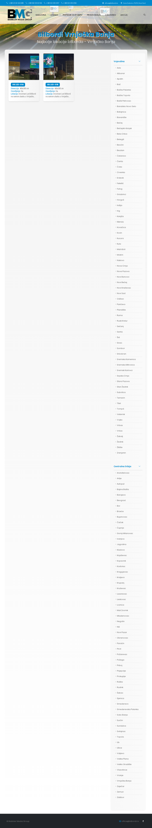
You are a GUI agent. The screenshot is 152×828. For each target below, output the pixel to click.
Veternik (121, 414)
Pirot (119, 649)
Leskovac (121, 599)
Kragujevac (122, 572)
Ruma (120, 315)
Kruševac (121, 588)
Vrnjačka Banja (124, 781)
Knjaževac (122, 555)
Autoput (120, 484)
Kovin (119, 233)
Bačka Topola (123, 95)
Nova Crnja (122, 266)
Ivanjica (120, 539)
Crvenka (121, 172)
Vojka (119, 420)
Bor (118, 506)
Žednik (120, 442)
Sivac (119, 343)
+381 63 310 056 (70, 3)
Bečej (119, 123)
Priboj (119, 665)
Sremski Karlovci (125, 370)
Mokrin (120, 255)
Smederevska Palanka (127, 709)
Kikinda (120, 222)
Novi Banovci (123, 277)
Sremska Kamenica (126, 359)
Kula (119, 244)
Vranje (120, 775)
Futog (119, 189)
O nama (54, 15)
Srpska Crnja (123, 376)
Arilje (119, 478)
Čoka (119, 167)
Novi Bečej (122, 282)
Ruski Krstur (122, 321)
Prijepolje (121, 671)
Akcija (123, 15)
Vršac (120, 431)
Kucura (120, 238)
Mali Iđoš (121, 249)
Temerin (121, 398)
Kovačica (121, 227)
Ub (118, 742)
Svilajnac (121, 731)
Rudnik (120, 687)
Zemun (120, 792)
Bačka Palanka (124, 90)
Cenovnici (110, 15)
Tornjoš (120, 409)
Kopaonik (121, 561)
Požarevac (122, 654)
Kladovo (121, 550)
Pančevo (121, 304)
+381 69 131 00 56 (35, 3)
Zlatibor (120, 797)
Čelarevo (121, 156)
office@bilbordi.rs (111, 3)
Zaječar (120, 786)
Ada (119, 68)
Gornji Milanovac (125, 533)
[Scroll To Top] (147, 824)
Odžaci (120, 299)
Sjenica (120, 698)
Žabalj (120, 436)
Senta (120, 332)
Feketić (120, 183)
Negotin (121, 621)
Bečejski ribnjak (124, 128)
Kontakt (40, 33)
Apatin (120, 79)
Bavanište (121, 117)
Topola (120, 737)
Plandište (121, 310)
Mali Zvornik (122, 610)
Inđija (119, 205)
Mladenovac (123, 616)
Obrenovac (122, 638)
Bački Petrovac (124, 101)
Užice (119, 748)
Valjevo (120, 753)
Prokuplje (121, 676)
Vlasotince (122, 770)
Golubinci (121, 194)
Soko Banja (122, 715)
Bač (119, 84)
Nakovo (120, 260)
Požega (120, 660)
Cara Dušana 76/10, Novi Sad (133, 3)
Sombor (121, 348)
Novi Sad (121, 293)
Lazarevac (122, 594)
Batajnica (121, 112)
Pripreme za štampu (72, 15)
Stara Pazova (123, 381)
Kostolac (121, 566)
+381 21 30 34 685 (16, 3)
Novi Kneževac (124, 288)
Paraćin (120, 643)
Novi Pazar (122, 632)
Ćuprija (120, 528)
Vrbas (120, 425)
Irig (118, 211)
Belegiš (120, 139)
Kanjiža (120, 216)
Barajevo (121, 495)
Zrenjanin (121, 453)
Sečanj (120, 326)
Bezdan (120, 150)
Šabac (120, 693)
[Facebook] (143, 821)
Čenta (120, 161)
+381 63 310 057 (52, 3)
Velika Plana (123, 759)
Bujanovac (122, 517)
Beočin (120, 145)
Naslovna (41, 15)
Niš (118, 627)
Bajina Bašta (123, 489)
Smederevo (123, 704)
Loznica (120, 605)
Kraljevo (121, 577)
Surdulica (121, 726)
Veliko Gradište (124, 764)
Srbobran (121, 354)
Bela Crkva (122, 134)
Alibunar (121, 73)
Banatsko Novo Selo (126, 106)
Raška (120, 682)
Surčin (120, 720)
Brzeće (120, 511)
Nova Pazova (123, 271)
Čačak (120, 522)
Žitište (119, 447)
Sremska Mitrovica (126, 365)
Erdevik (120, 178)
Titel (119, 403)
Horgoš (120, 200)
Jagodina (121, 544)
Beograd (121, 500)
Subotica (121, 392)
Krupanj (120, 583)
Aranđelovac (123, 473)
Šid (118, 337)
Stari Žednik (122, 387)
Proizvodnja (94, 15)
